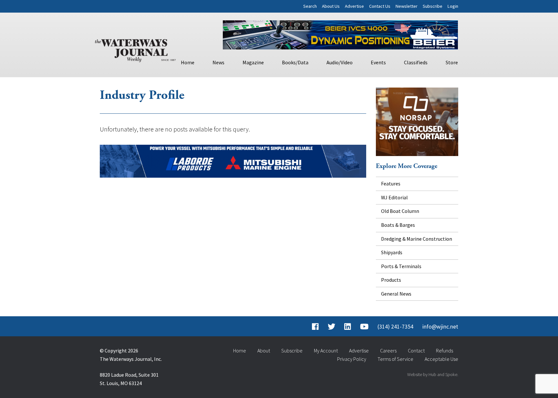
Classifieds (416, 62)
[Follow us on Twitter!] (331, 326)
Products (391, 280)
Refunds (444, 350)
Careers (388, 350)
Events (378, 62)
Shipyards (391, 252)
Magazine (253, 62)
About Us (331, 6)
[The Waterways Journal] (135, 49)
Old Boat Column (400, 211)
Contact (416, 350)
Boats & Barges (398, 225)
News (218, 62)
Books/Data (295, 62)
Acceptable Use (441, 359)
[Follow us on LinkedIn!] (347, 326)
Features (390, 183)
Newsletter (407, 6)
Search (310, 6)
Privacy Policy (351, 359)
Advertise (354, 6)
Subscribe (432, 6)
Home (187, 62)
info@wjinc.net (440, 326)
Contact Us (379, 6)
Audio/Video (339, 62)
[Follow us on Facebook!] (315, 326)
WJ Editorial (394, 197)
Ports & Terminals (401, 266)
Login (453, 6)
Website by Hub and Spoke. (432, 374)
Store (452, 62)
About (263, 350)
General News (396, 293)
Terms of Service (395, 359)
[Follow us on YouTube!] (364, 326)
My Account (326, 350)
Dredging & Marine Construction (416, 239)
